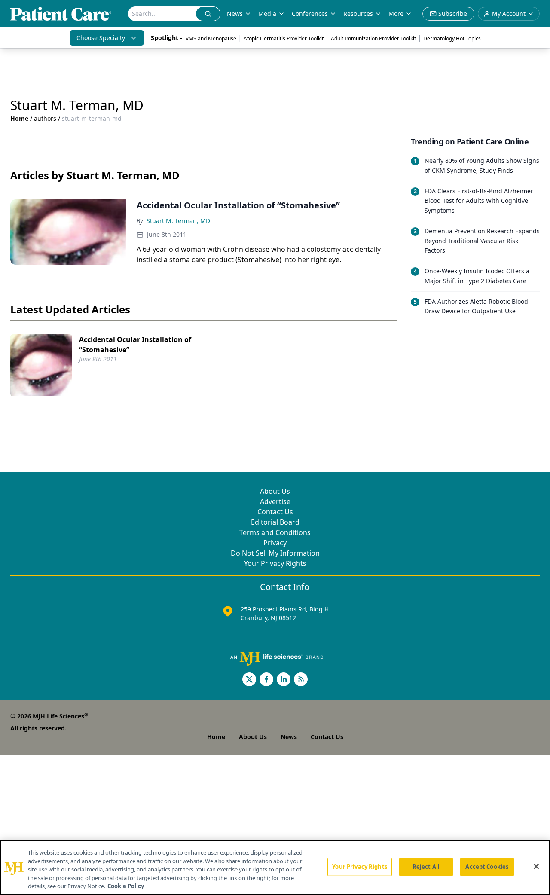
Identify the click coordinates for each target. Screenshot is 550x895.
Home (19, 118)
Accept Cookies (486, 867)
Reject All (426, 867)
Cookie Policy (125, 886)
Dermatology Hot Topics (452, 38)
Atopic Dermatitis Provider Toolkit (284, 38)
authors (45, 118)
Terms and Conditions (275, 532)
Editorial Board (275, 522)
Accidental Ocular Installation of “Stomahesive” (135, 344)
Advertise (275, 501)
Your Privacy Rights (275, 563)
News (235, 13)
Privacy (275, 542)
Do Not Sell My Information (275, 553)
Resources (358, 13)
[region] (275, 867)
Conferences (310, 13)
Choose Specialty (100, 38)
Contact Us (275, 511)
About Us (275, 491)
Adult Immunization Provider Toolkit (373, 38)
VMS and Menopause (211, 38)
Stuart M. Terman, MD (178, 221)
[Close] (536, 866)
